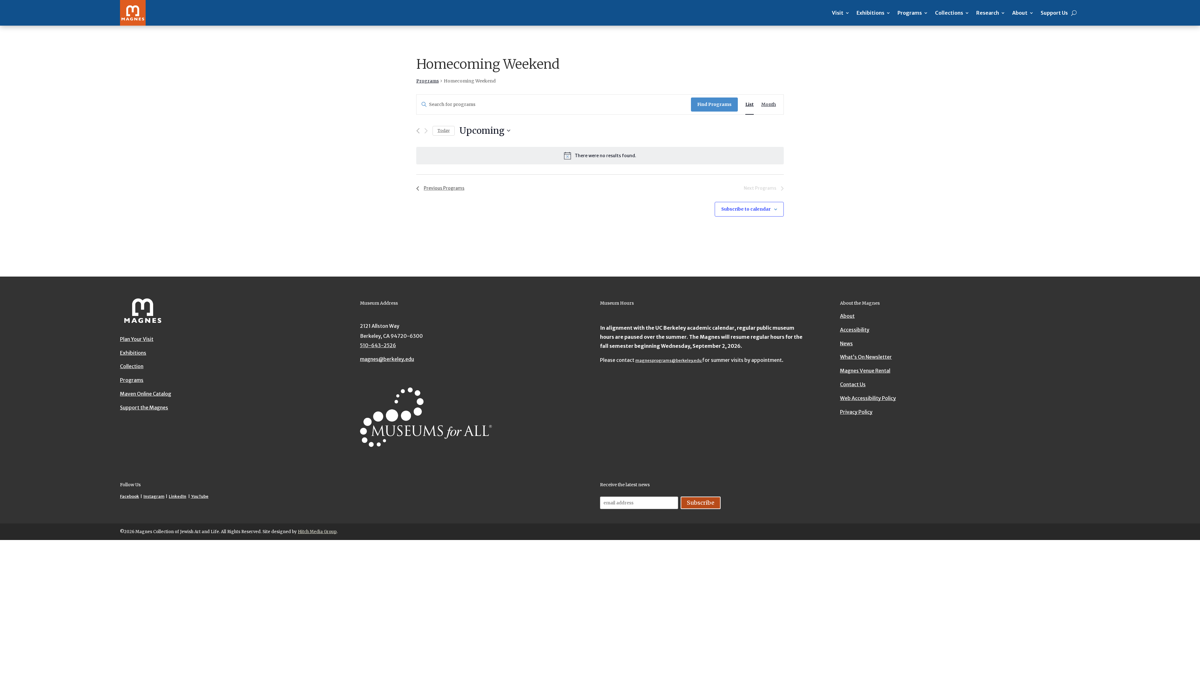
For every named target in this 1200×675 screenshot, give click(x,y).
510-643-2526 (378, 345)
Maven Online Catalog (145, 394)
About (1020, 13)
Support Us (1054, 13)
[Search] (1074, 13)
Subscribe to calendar (746, 209)
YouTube (199, 496)
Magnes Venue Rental (865, 371)
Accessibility (854, 330)
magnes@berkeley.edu (387, 359)
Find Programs (714, 104)
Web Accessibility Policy (868, 398)
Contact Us (853, 384)
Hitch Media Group (317, 531)
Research (987, 13)
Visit (837, 13)
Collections (949, 13)
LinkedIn (177, 496)
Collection (131, 366)
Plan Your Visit (136, 339)
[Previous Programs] (418, 131)
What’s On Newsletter (866, 357)
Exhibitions (870, 13)
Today (444, 130)
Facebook (129, 496)
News (846, 343)
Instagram (153, 496)
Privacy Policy (856, 412)
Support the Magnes (144, 407)
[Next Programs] (426, 131)
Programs (910, 13)
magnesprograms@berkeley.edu (668, 360)
